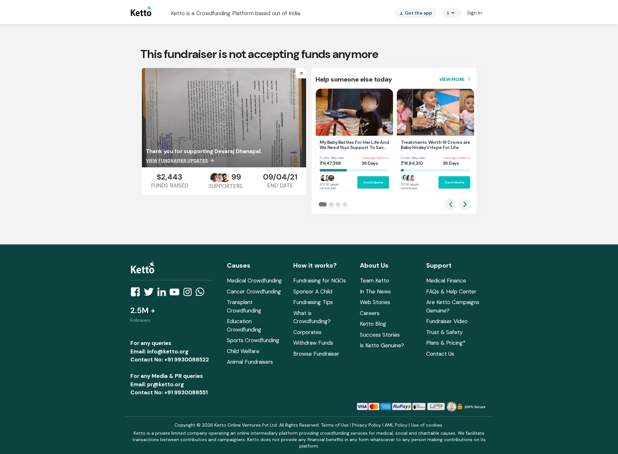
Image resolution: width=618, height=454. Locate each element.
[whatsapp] (202, 293)
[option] (451, 13)
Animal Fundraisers (250, 361)
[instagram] (189, 293)
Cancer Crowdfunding (254, 291)
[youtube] (176, 293)
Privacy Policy (366, 425)
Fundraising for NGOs (319, 280)
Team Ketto (374, 280)
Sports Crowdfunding (253, 340)
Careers (369, 313)
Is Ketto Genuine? (382, 345)
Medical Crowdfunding (254, 280)
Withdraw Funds (313, 342)
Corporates (307, 332)
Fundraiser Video (447, 321)
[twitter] (150, 293)
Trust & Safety (444, 332)
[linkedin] (163, 293)
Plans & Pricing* (445, 342)
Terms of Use (335, 425)
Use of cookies (427, 425)
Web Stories (375, 302)
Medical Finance (446, 280)
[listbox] (415, 12)
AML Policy (396, 425)
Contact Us (440, 353)
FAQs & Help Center (451, 291)
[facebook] (137, 293)
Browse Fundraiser (316, 353)
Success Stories (380, 334)
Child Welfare (243, 351)
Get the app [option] (415, 13)
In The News (375, 291)
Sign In (474, 12)
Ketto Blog (373, 323)
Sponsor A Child (312, 291)
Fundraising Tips (313, 302)
